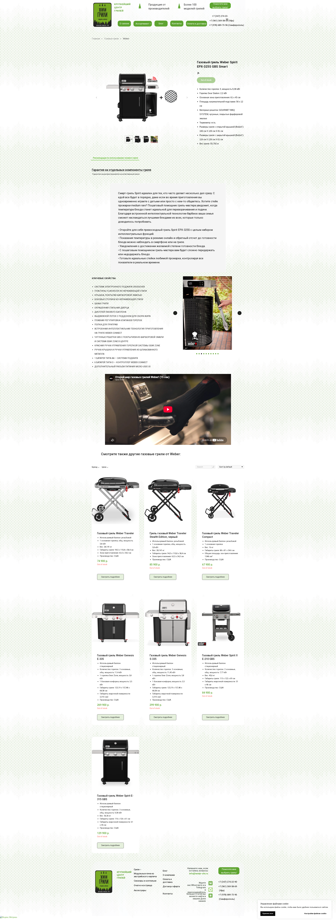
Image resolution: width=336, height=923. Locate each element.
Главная (96, 39)
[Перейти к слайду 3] (201, 353)
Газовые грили (111, 39)
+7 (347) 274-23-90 (227, 882)
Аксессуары (140, 890)
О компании (169, 875)
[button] (220, 6)
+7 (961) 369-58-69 (227, 886)
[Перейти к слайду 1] (196, 353)
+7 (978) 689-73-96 (227, 894)
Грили (137, 869)
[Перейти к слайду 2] (199, 353)
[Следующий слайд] (187, 97)
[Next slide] (240, 313)
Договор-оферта (171, 886)
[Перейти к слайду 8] (213, 353)
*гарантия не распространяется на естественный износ (116, 174)
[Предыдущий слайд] (96, 97)
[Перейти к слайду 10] (218, 353)
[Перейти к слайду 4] (203, 353)
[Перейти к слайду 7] (210, 353)
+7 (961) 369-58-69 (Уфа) (221, 20)
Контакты (168, 893)
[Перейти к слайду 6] (208, 353)
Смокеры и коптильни (145, 881)
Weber (126, 39)
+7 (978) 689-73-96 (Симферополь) (226, 25)
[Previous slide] (175, 313)
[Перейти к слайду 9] (215, 353)
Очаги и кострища (143, 885)
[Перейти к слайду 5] (206, 353)
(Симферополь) (227, 899)
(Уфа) (222, 890)
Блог (165, 871)
